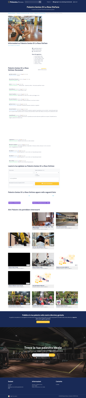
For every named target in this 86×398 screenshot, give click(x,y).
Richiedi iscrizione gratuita (43, 322)
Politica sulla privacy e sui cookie (38, 387)
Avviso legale (34, 385)
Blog (9, 388)
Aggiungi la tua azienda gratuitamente (63, 2)
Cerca (52, 355)
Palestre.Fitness (11, 13)
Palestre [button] (49, 2)
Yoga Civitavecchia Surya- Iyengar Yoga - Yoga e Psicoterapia (42, 227)
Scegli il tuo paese (13, 396)
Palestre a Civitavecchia (39, 13)
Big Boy (10, 247)
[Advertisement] (61, 25)
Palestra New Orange (13, 267)
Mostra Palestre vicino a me (43, 358)
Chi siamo (10, 384)
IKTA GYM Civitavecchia (61, 226)
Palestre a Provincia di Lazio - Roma (25, 13)
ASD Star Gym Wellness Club (38, 247)
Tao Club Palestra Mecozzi (38, 285)
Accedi (75, 2)
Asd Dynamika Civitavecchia (15, 305)
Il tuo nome (11, 170)
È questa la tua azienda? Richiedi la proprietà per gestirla (43, 9)
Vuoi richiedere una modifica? (14, 45)
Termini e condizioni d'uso (37, 384)
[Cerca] (40, 2)
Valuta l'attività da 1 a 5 (39, 170)
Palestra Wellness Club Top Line (16, 285)
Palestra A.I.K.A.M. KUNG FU (62, 267)
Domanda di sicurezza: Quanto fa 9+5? (16, 182)
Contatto (57, 384)
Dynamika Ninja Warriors (38, 305)
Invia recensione (47, 183)
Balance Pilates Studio (37, 267)
